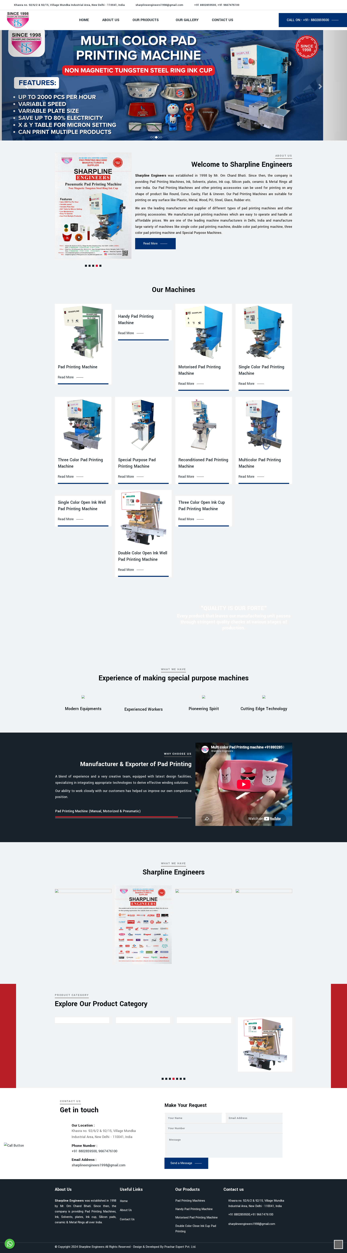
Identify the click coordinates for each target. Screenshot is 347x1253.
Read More (66, 377)
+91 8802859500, (85, 1151)
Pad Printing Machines (190, 1201)
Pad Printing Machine (77, 367)
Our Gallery (187, 19)
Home (84, 19)
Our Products (146, 19)
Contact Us (222, 19)
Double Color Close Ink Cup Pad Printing (195, 1229)
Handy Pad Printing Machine (194, 1209)
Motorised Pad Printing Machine (196, 1217)
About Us (110, 19)
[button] (86, 266)
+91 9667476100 (262, 1214)
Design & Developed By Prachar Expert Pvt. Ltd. (164, 1247)
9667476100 (107, 1151)
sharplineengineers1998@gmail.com (159, 5)
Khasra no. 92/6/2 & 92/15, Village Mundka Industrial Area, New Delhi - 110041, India (256, 1203)
